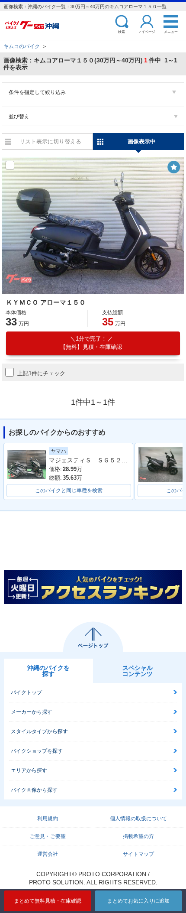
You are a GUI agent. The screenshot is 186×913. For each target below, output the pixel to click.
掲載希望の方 (138, 836)
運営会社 (47, 854)
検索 (121, 31)
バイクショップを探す (37, 751)
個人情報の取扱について (138, 819)
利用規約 (47, 819)
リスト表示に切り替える (50, 141)
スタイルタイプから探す (39, 731)
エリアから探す (29, 770)
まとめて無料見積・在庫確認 (47, 901)
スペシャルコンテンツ (137, 670)
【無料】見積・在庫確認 (91, 342)
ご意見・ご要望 (47, 836)
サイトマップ (138, 854)
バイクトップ (26, 692)
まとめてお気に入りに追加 (138, 901)
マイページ (146, 31)
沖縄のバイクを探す (48, 670)
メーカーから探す (31, 712)
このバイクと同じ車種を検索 (69, 490)
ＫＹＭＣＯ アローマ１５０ (46, 302)
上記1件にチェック (41, 373)
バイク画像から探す (34, 790)
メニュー (171, 31)
